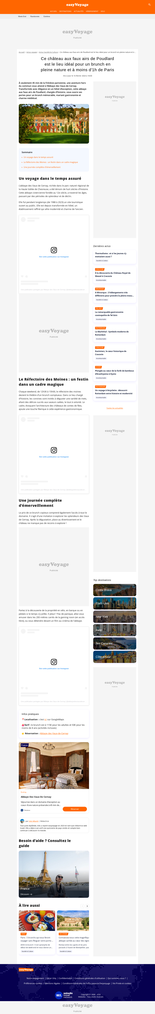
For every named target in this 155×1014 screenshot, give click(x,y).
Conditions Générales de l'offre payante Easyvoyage (86, 983)
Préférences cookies (33, 983)
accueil (53, 11)
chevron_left (82, 906)
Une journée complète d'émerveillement (42, 167)
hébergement (92, 11)
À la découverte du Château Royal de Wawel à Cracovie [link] (112, 274)
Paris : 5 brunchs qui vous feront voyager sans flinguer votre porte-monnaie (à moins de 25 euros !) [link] (36, 940)
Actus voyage (32, 52)
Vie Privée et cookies (122, 983)
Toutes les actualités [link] (114, 408)
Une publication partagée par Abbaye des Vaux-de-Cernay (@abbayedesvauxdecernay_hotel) (57, 290)
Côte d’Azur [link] (103, 656)
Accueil (22, 52)
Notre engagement (35, 978)
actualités (79, 11)
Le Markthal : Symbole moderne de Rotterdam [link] (112, 333)
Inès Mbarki (33, 821)
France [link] (25, 888)
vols (103, 11)
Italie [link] (99, 630)
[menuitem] (22, 16)
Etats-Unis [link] (102, 603)
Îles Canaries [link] (104, 643)
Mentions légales (52, 983)
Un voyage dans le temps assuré (38, 157)
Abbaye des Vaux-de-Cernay (54, 733)
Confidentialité (65, 978)
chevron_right (87, 906)
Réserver (75, 809)
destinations (65, 11)
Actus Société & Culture (48, 52)
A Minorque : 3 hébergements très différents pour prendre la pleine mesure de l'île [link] (114, 295)
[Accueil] (77, 5)
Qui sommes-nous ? (117, 978)
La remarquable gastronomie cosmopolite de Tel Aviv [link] (109, 314)
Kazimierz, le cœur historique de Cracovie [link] (110, 353)
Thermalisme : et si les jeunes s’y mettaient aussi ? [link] (110, 255)
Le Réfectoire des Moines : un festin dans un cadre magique (51, 162)
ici (45, 719)
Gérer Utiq (51, 978)
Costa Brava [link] (104, 590)
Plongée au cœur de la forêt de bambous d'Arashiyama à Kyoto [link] (114, 372)
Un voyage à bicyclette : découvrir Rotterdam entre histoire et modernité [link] (113, 392)
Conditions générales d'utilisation (90, 978)
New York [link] (102, 616)
